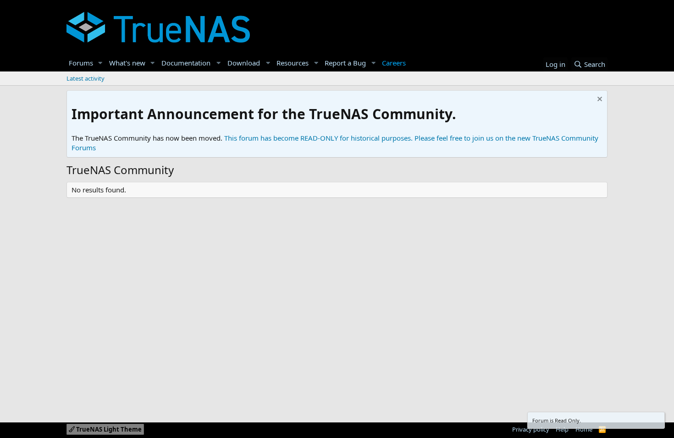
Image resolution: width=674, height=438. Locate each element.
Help (562, 429)
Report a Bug (345, 62)
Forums (81, 62)
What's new (127, 62)
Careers (394, 62)
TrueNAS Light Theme (108, 429)
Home (583, 429)
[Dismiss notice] (598, 100)
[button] (100, 63)
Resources (292, 62)
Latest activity (85, 78)
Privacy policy (530, 429)
